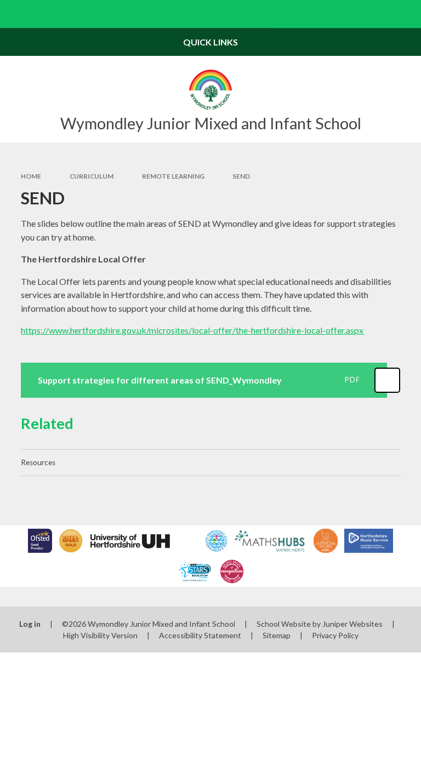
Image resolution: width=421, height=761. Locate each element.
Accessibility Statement (200, 635)
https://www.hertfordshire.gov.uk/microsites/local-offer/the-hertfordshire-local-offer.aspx (192, 330)
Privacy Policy (335, 635)
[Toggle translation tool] (379, 14)
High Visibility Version (100, 635)
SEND (241, 176)
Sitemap (277, 635)
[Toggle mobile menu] (14, 14)
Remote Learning (173, 176)
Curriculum (91, 176)
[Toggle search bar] (407, 14)
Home (31, 176)
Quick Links (210, 42)
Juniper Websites (352, 623)
